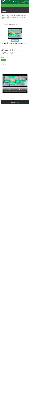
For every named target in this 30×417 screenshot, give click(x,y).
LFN (25, 17)
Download (15, 40)
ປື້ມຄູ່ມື (9, 17)
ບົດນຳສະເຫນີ (15, 17)
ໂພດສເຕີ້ (16, 15)
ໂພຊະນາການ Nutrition (12, 23)
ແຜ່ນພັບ (7, 15)
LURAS (7, 18)
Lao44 (18, 102)
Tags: (2, 57)
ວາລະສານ (21, 17)
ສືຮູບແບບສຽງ (21, 15)
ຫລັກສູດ (12, 15)
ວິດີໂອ (4, 15)
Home (3, 23)
